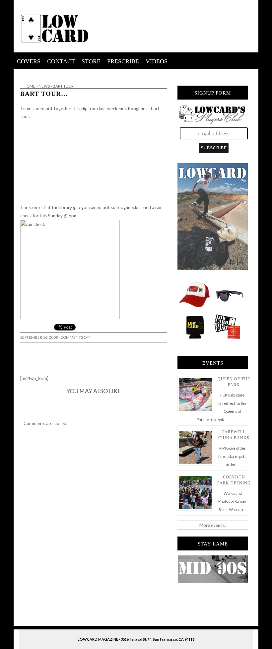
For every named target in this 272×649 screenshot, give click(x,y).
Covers (28, 61)
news (44, 86)
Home (29, 86)
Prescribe (123, 61)
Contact (61, 61)
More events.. (212, 525)
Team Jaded (32, 108)
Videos (157, 61)
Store (91, 61)
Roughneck (139, 108)
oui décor (23, 73)
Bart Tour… (44, 93)
